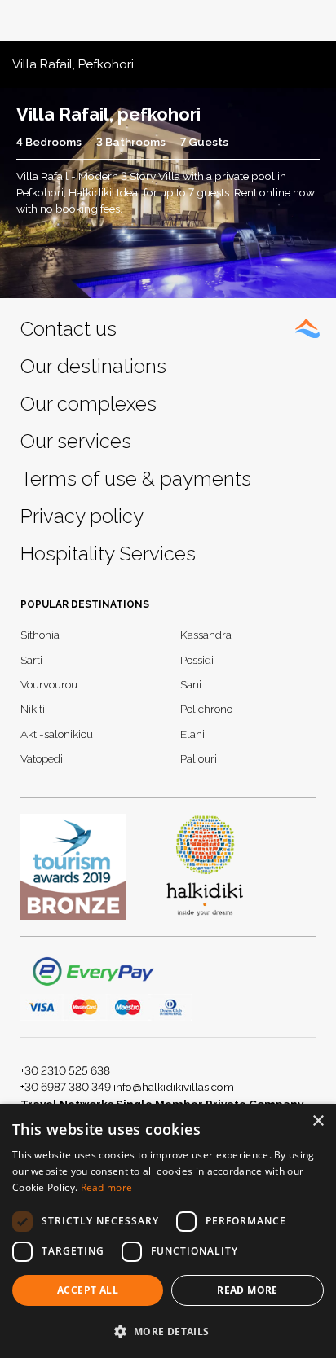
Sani (190, 684)
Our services (75, 441)
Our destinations (93, 366)
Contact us (68, 329)
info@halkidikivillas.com (173, 1086)
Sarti (31, 659)
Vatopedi (41, 758)
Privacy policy (82, 516)
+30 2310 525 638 (65, 1070)
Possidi (197, 659)
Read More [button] (247, 1290)
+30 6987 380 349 (65, 1086)
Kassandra (206, 634)
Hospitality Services (108, 553)
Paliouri (198, 758)
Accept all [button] (87, 1290)
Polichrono (206, 708)
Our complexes (88, 403)
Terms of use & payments (135, 478)
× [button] (318, 1121)
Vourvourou (48, 684)
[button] (168, 1331)
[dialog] (168, 1231)
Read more (107, 1187)
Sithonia (40, 634)
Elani (192, 734)
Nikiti (32, 708)
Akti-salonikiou (56, 734)
